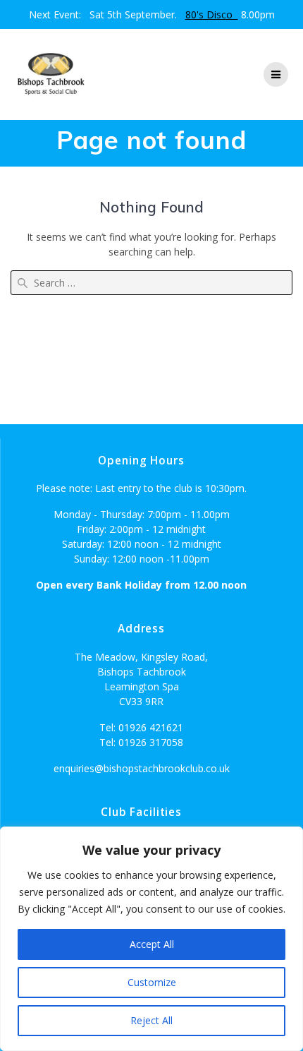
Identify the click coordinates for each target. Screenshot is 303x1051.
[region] (151, 939)
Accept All (152, 944)
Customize (152, 982)
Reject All (151, 1020)
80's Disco (211, 14)
